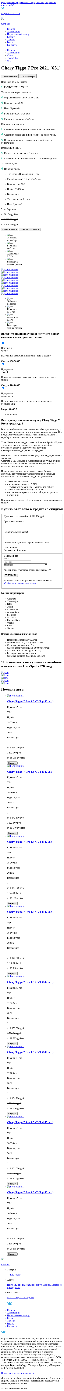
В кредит (12, 763)
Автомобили (13, 31)
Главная (11, 29)
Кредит (11, 37)
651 (9, 60)
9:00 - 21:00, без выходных (20, 1297)
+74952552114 (14, 1274)
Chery (10, 55)
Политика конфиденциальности (17, 1373)
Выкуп (10, 42)
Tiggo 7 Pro (12, 58)
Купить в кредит (9, 230)
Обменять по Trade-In (29, 230)
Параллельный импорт (18, 34)
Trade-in (11, 39)
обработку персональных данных (21, 583)
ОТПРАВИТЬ (11, 575)
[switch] (3, 343)
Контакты (12, 45)
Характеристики (9, 77)
